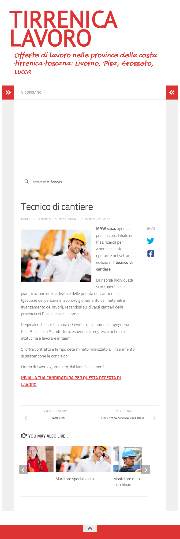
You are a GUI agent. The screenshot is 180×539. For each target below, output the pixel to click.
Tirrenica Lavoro (62, 28)
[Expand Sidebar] (8, 92)
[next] (145, 469)
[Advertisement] (90, 132)
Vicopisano (31, 92)
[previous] (23, 469)
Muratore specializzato (75, 478)
